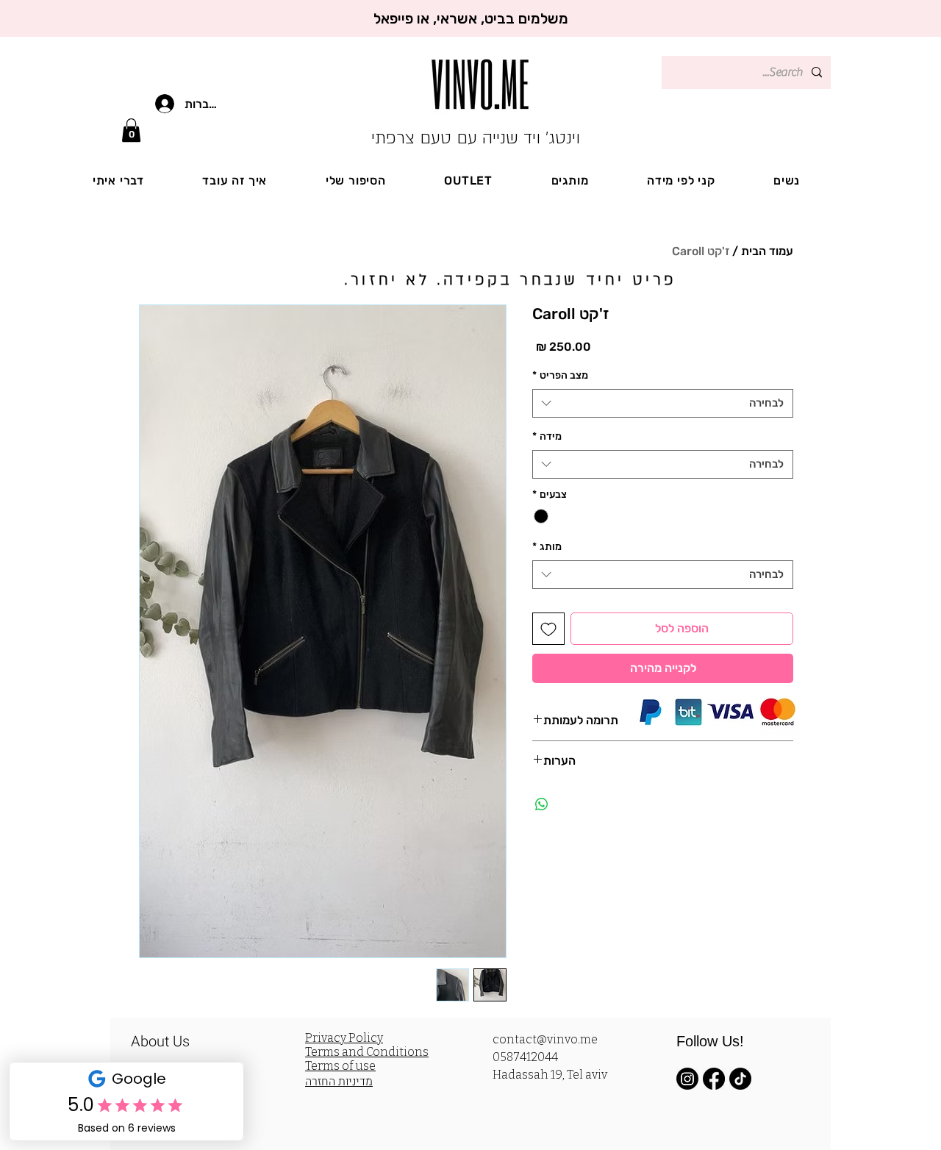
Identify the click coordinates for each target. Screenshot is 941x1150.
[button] (131, 130)
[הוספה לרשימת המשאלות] (548, 628)
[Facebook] (714, 1079)
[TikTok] (740, 1079)
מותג (547, 546)
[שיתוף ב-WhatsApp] (542, 804)
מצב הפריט (560, 375)
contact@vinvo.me (545, 1039)
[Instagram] (687, 1079)
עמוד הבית (767, 251)
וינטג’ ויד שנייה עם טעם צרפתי (475, 137)
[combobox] (662, 403)
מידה (547, 436)
